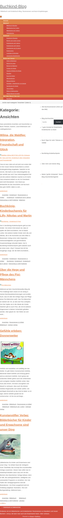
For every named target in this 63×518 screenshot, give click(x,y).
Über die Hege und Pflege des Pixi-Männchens (12, 274)
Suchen (58, 122)
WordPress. (38, 516)
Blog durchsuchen (47, 118)
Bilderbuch (3, 325)
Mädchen (22, 200)
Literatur (21, 501)
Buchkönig (10, 261)
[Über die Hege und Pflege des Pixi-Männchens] (5, 285)
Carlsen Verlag (12, 325)
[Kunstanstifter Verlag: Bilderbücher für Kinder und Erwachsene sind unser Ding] (10, 458)
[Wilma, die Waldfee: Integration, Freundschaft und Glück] (16, 160)
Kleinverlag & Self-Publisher (9, 200)
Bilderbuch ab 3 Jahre (17, 407)
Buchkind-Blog (13, 6)
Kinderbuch (13, 195)
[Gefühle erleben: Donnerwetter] (12, 364)
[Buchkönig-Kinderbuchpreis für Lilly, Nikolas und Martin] (10, 221)
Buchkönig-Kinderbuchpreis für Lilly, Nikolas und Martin (16, 210)
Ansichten (5, 195)
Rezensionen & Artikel (16, 322)
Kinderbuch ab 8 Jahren (23, 197)
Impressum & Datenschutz (12, 507)
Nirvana (32, 516)
